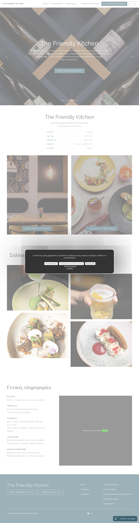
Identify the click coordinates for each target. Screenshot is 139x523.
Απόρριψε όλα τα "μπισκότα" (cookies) (71, 263)
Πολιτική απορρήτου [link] (70, 266)
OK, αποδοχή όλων (51, 263)
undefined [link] (70, 268)
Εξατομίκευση (90, 263)
